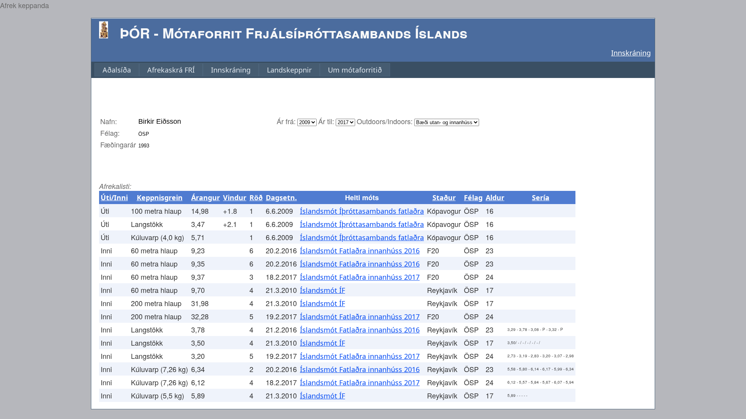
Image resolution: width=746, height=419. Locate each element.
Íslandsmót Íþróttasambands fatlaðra (362, 211)
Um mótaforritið (355, 69)
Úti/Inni (114, 197)
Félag (473, 197)
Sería (540, 197)
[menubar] (242, 69)
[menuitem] (116, 69)
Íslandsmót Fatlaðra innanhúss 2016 (360, 250)
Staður (444, 197)
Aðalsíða (117, 69)
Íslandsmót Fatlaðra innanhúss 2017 (360, 277)
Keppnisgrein (160, 197)
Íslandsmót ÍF (322, 290)
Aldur (495, 197)
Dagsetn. (281, 197)
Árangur (205, 197)
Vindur (234, 197)
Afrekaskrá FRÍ (171, 69)
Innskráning (631, 52)
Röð (256, 197)
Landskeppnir (289, 69)
